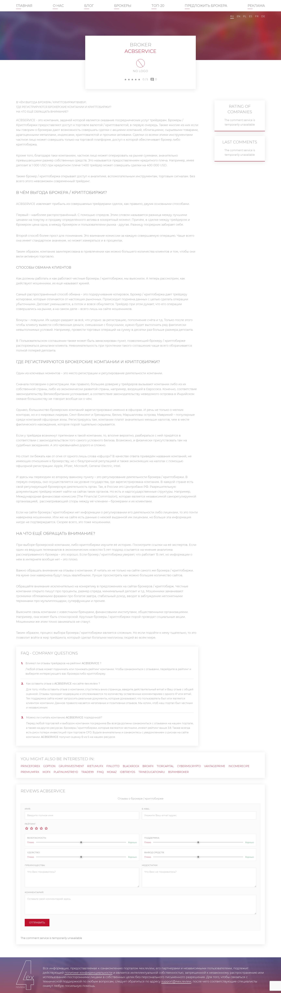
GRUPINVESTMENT (71, 766)
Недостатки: (150, 865)
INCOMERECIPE (238, 766)
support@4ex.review (176, 981)
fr (256, 16)
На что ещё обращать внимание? (42, 111)
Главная (24, 6)
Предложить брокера (206, 6)
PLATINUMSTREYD (66, 772)
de (263, 16)
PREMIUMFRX (30, 772)
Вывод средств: (154, 852)
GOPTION (49, 766)
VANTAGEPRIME (214, 766)
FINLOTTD (113, 766)
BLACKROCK (131, 766)
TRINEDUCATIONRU (152, 772)
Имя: (28, 808)
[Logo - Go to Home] (25, 975)
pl (244, 16)
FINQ (100, 772)
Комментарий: (34, 892)
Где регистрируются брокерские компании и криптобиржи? (63, 107)
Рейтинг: (30, 824)
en (238, 16)
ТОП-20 (158, 6)
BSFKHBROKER (178, 772)
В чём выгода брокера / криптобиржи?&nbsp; (51, 102)
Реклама (256, 6)
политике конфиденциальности (88, 973)
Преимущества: (35, 865)
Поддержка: (152, 837)
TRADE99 (87, 772)
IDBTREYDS (127, 772)
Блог (89, 6)
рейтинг (183, 669)
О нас (58, 6)
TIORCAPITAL (165, 766)
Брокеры (122, 6)
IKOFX (46, 772)
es (250, 16)
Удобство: (33, 852)
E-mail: (146, 808)
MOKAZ (112, 772)
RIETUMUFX (95, 766)
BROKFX (148, 766)
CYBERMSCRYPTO (189, 766)
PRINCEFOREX (30, 766)
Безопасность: (36, 837)
